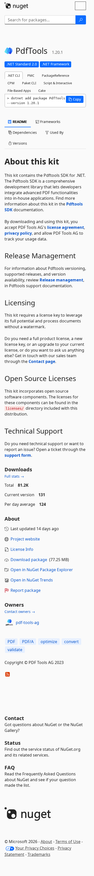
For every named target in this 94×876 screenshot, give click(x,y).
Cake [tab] (42, 90)
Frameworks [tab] (49, 121)
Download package (29, 559)
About (46, 841)
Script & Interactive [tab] (58, 83)
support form (18, 455)
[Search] (80, 19)
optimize (49, 641)
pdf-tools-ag (27, 622)
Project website (25, 539)
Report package (26, 590)
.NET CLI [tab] (14, 75)
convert (71, 641)
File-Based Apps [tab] (19, 90)
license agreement (65, 227)
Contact (14, 718)
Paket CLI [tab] (29, 83)
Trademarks (39, 854)
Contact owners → (20, 611)
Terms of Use (67, 841)
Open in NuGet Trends (32, 580)
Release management (61, 280)
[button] (74, 99)
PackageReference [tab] (55, 75)
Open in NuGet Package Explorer (42, 569)
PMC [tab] (30, 75)
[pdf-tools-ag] (9, 622)
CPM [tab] (11, 83)
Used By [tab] (56, 132)
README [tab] (19, 121)
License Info (22, 549)
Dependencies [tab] (24, 132)
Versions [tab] (19, 143)
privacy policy (18, 233)
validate (15, 649)
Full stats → (14, 476)
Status (13, 742)
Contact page (42, 361)
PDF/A (28, 641)
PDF (11, 641)
